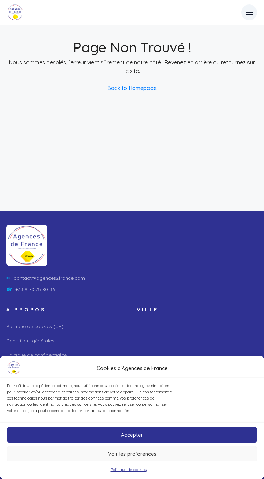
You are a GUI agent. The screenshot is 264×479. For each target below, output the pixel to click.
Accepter (132, 435)
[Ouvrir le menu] (249, 12)
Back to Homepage (132, 88)
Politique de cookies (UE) (35, 326)
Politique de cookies (129, 469)
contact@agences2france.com (45, 278)
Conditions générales (30, 341)
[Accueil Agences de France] (15, 12)
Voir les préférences (132, 453)
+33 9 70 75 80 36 (30, 289)
